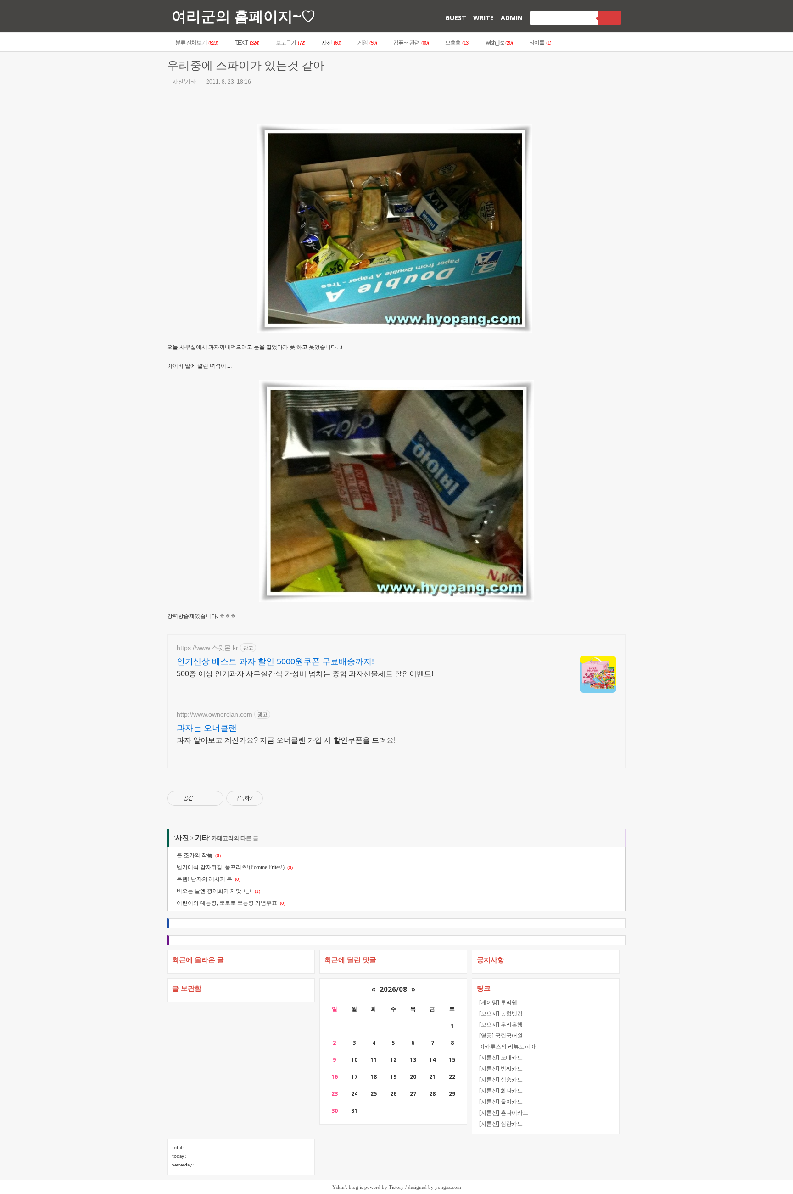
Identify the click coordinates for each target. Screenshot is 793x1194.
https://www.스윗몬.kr (207, 647)
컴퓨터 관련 (411, 42)
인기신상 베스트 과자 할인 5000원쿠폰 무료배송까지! (275, 661)
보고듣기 (290, 42)
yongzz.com (448, 1187)
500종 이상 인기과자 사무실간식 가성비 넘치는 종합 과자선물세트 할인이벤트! (305, 674)
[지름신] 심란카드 (501, 1123)
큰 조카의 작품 (194, 855)
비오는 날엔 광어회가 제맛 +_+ (214, 891)
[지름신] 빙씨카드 (501, 1068)
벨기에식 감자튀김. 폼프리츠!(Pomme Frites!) (231, 867)
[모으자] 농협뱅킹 (501, 1013)
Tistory (396, 1187)
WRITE (483, 17)
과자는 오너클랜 (207, 728)
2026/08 (393, 988)
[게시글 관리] (213, 798)
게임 (367, 42)
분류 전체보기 (196, 42)
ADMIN (512, 17)
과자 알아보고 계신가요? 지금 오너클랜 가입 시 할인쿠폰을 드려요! (286, 740)
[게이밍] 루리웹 (498, 1002)
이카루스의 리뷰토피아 (507, 1046)
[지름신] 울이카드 (501, 1101)
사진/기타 (184, 81)
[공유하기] (201, 798)
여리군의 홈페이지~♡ (244, 16)
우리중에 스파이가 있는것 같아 (245, 65)
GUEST (455, 17)
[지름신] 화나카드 (501, 1090)
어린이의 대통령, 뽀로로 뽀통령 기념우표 (227, 903)
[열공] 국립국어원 (501, 1035)
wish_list (499, 42)
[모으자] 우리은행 (501, 1024)
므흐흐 (457, 42)
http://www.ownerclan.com (214, 714)
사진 (331, 42)
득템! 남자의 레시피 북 (204, 879)
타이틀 (540, 42)
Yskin (338, 1187)
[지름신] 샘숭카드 (501, 1079)
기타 (202, 837)
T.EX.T (247, 42)
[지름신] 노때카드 (501, 1057)
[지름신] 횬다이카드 (503, 1112)
